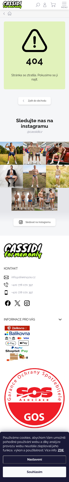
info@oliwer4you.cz (23, 277)
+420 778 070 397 (22, 284)
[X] (16, 302)
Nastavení (34, 459)
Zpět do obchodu (37, 100)
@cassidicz (34, 132)
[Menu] (64, 5)
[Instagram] (26, 302)
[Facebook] (7, 302)
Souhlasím (34, 472)
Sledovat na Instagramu (38, 222)
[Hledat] (38, 5)
